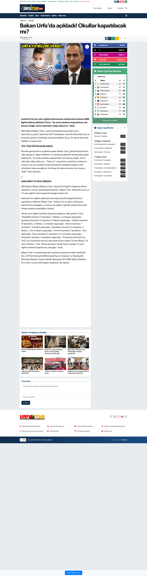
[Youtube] (122, 416)
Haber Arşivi (108, 431)
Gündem (23, 15)
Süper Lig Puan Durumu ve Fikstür (32, 431)
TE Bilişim (124, 440)
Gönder (26, 403)
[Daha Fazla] (117, 38)
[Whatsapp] (125, 416)
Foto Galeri (97, 8)
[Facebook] (111, 416)
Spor (37, 15)
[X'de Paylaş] (110, 38)
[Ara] (126, 8)
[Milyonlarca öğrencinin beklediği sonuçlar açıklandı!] (78, 342)
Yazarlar (120, 8)
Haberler (23, 21)
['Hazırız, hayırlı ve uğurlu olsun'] (55, 363)
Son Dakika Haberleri (83, 431)
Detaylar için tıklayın (109, 120)
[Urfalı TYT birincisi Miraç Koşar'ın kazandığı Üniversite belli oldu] (55, 342)
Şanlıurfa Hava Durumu (57, 426)
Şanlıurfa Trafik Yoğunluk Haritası (114, 426)
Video (109, 8)
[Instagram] (118, 416)
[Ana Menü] (126, 15)
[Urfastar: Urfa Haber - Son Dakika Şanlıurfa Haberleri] (32, 8)
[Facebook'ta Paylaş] (106, 38)
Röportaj (62, 15)
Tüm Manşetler (54, 431)
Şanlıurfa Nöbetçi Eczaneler (31, 426)
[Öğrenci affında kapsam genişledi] (32, 363)
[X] (114, 416)
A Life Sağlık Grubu (73, 573)
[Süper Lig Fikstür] (125, 128)
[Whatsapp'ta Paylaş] (113, 38)
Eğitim (54, 15)
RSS (23, 440)
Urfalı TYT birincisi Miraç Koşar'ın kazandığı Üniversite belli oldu (54, 351)
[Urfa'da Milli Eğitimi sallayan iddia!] (32, 342)
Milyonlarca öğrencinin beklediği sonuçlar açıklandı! (76, 351)
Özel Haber (45, 15)
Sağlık (30, 15)
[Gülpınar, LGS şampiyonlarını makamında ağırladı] (78, 363)
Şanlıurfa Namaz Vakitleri (85, 426)
